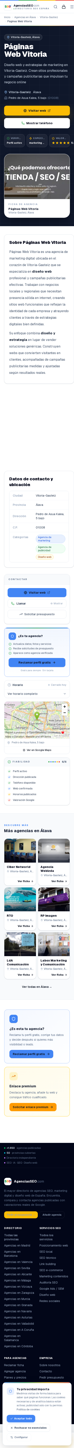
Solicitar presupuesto (39, 614)
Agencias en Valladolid (19, 1323)
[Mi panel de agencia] (63, 6)
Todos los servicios (46, 1237)
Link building (47, 1264)
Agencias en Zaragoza (19, 1293)
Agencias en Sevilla (17, 1268)
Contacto (45, 1371)
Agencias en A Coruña (19, 1330)
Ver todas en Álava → (37, 987)
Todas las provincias (11, 1237)
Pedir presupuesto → (21, 1214)
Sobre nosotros (49, 1365)
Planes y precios (15, 1377)
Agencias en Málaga (17, 1280)
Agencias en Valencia (18, 1262)
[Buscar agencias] (55, 6)
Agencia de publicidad (44, 549)
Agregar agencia (15, 1371)
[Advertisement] (37, 427)
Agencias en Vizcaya (18, 1286)
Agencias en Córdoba (18, 1346)
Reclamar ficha (14, 1365)
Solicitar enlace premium (30, 1107)
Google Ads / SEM (51, 1288)
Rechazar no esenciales (30, 1427)
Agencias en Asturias (18, 1317)
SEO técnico (47, 1258)
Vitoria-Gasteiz (49, 17)
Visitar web (37, 110)
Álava (37, 92)
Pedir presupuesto (51, 1377)
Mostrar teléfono (39, 123)
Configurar (21, 1437)
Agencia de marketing (44, 539)
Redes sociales (49, 1301)
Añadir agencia (52, 1214)
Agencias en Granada (18, 1305)
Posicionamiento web (53, 1245)
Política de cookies (28, 1409)
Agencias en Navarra (18, 1311)
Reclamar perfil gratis (34, 662)
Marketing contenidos (53, 1276)
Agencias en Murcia (17, 1299)
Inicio (7, 17)
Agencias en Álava (25, 17)
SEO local (45, 1251)
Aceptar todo (23, 1418)
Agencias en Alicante (18, 1274)
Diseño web (44, 557)
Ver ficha (24, 881)
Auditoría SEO (48, 1282)
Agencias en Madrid (17, 1245)
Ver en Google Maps (39, 750)
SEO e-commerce (51, 1270)
